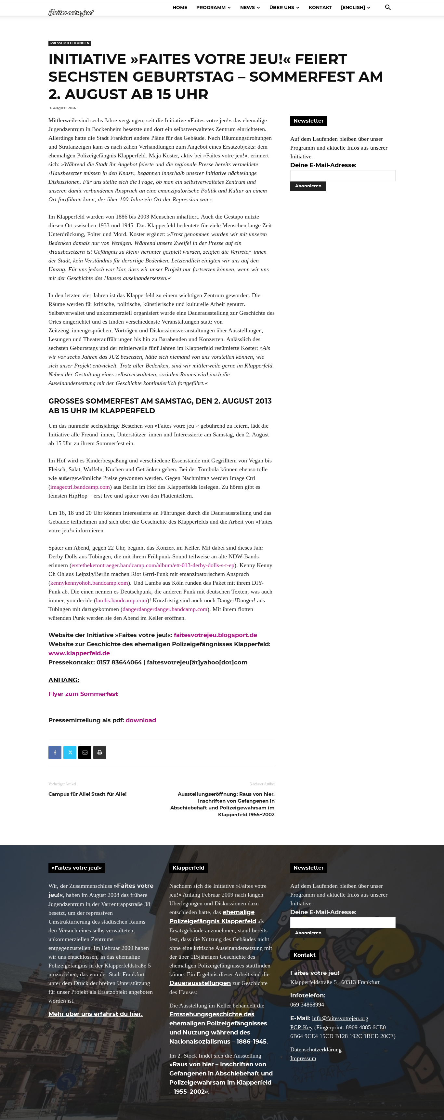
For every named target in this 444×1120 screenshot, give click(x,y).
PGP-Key (301, 1027)
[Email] (84, 752)
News (247, 8)
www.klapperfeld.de (79, 654)
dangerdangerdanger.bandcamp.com (165, 609)
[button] (388, 8)
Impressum (303, 1058)
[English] (353, 8)
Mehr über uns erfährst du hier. (95, 1014)
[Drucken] (99, 752)
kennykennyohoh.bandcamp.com (89, 583)
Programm (211, 8)
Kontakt (320, 8)
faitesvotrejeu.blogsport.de (215, 635)
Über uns (281, 8)
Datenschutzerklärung (316, 1049)
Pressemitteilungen (69, 43)
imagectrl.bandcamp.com (80, 487)
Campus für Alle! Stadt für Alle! (87, 794)
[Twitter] (69, 752)
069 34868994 (307, 1004)
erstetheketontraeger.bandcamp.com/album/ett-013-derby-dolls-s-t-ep (153, 565)
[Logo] (71, 13)
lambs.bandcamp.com (121, 600)
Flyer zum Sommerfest (83, 694)
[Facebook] (54, 752)
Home (180, 8)
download (141, 721)
